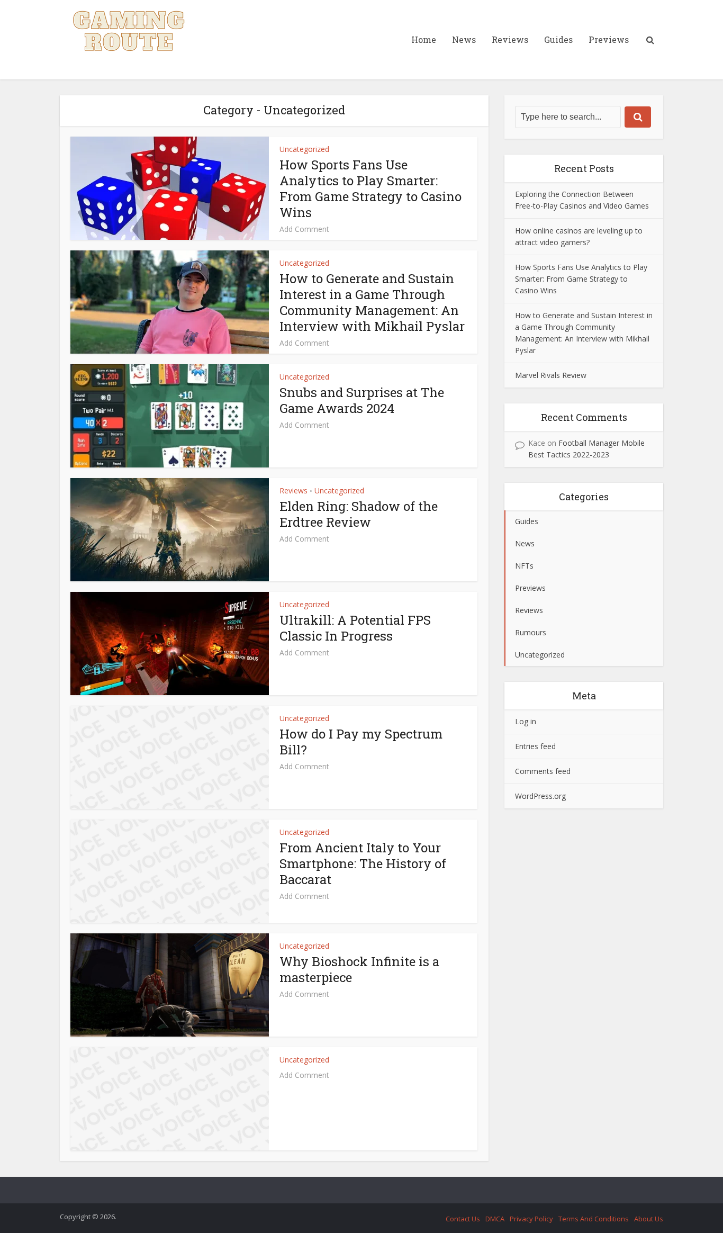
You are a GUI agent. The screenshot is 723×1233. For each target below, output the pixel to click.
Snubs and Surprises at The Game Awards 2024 (361, 400)
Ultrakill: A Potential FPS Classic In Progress (355, 627)
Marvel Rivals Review (550, 375)
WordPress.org (540, 796)
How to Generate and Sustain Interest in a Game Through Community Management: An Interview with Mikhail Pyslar (372, 302)
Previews (609, 39)
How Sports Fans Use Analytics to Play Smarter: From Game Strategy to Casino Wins (370, 188)
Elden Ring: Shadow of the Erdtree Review (358, 514)
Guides (558, 39)
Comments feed (543, 771)
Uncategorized (304, 149)
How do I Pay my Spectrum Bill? (360, 741)
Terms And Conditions (593, 1218)
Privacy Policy (531, 1218)
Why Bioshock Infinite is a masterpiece (359, 969)
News (464, 39)
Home (423, 39)
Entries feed (535, 746)
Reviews (510, 39)
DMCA (494, 1218)
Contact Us (463, 1218)
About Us (648, 1218)
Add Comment (304, 229)
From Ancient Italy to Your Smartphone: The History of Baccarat (362, 863)
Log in (525, 721)
